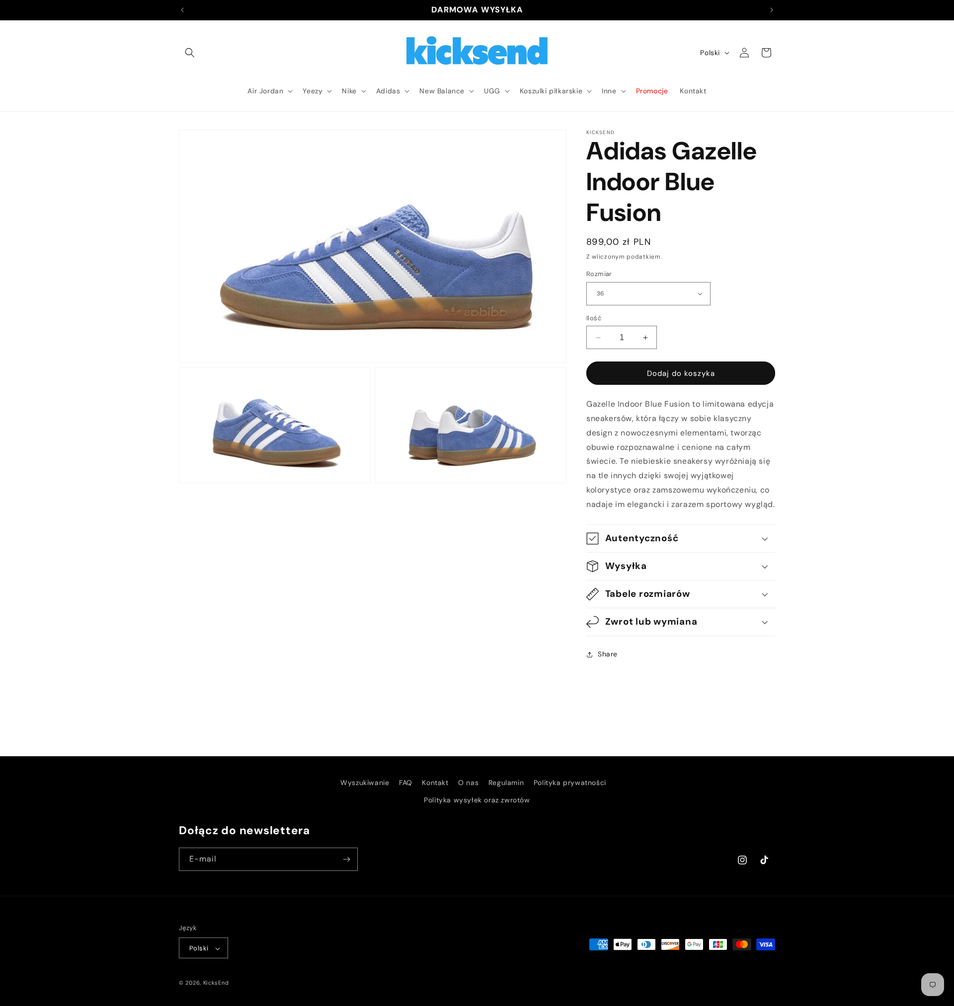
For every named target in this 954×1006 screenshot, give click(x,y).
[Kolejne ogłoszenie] (772, 9)
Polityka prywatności (570, 782)
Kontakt (435, 782)
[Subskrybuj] (346, 859)
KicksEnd (216, 983)
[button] (190, 53)
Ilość (593, 318)
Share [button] (608, 653)
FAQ (405, 782)
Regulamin (506, 782)
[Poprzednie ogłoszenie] (182, 9)
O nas (468, 782)
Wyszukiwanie (364, 782)
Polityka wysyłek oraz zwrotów (477, 799)
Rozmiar (599, 274)
